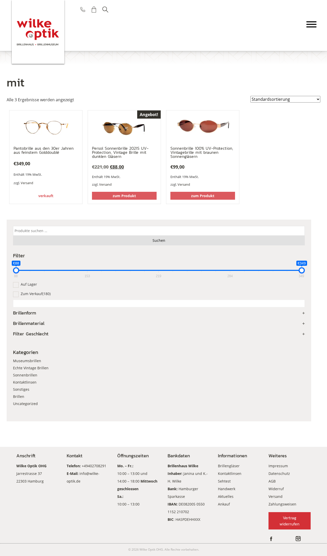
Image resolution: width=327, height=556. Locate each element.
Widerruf (276, 488)
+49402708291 (94, 465)
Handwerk (226, 488)
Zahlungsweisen (282, 504)
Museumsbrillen (27, 360)
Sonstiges (21, 389)
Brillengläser (229, 465)
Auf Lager (29, 284)
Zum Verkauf (36, 293)
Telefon (83, 9)
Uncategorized (25, 403)
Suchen (105, 9)
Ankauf (224, 504)
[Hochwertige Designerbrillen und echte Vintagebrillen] (38, 32)
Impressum (278, 465)
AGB (272, 481)
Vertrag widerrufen (289, 521)
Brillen (18, 396)
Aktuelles (225, 496)
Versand (27, 183)
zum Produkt (124, 195)
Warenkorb (94, 9)
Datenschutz (279, 473)
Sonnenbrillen (25, 375)
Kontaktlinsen (25, 382)
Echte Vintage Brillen (31, 367)
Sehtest (224, 481)
